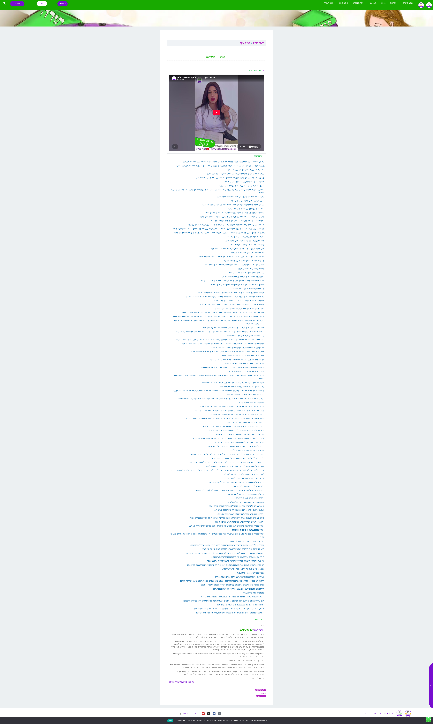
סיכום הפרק (258, 619)
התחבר (17, 3)
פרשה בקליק (258, 43)
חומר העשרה (328, 3)
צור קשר (185, 713)
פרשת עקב (245, 43)
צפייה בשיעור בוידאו (255, 70)
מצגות (383, 3)
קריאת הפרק (258, 156)
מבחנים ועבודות (358, 3)
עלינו (194, 713)
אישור (170, 720)
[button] (216, 70)
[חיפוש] (4, 3)
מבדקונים (393, 3)
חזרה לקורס (263, 693)
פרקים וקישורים (408, 3)
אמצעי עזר (373, 3)
